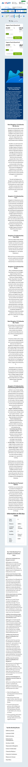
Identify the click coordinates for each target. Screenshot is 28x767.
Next (23, 16)
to (10, 730)
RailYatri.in (12, 609)
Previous (2, 16)
